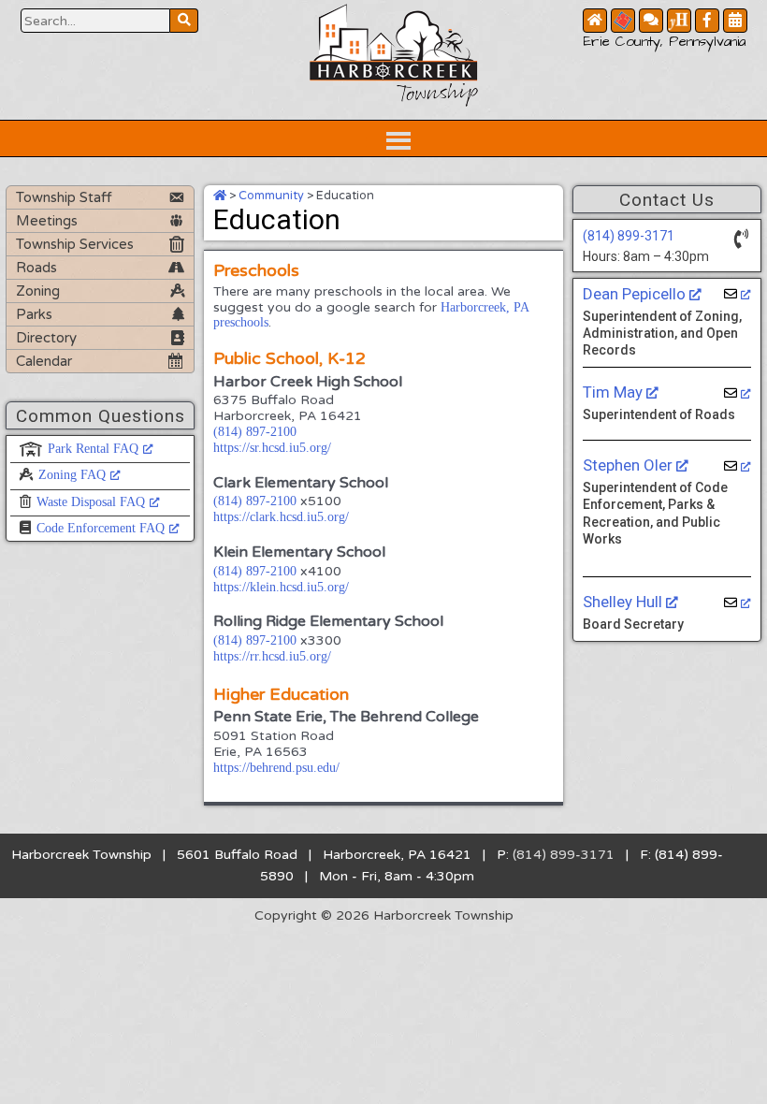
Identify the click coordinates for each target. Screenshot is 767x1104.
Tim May (614, 392)
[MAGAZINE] (679, 20)
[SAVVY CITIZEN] (623, 20)
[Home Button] (595, 20)
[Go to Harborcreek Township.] (219, 195)
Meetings (47, 220)
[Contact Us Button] (651, 20)
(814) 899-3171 (628, 235)
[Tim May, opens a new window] (737, 393)
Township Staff (64, 197)
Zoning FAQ (72, 475)
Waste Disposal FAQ (90, 502)
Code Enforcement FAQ (100, 528)
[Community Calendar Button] (735, 20)
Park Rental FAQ (93, 449)
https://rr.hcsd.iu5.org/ (272, 656)
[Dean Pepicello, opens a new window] (737, 294)
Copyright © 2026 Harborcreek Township (384, 915)
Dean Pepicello (636, 293)
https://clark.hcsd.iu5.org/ (281, 517)
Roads (36, 267)
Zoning (38, 291)
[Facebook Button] (707, 20)
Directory (46, 337)
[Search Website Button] (184, 20)
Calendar (44, 361)
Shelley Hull (624, 601)
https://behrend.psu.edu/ (276, 768)
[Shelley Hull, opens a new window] (737, 603)
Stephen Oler (629, 465)
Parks (34, 314)
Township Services (75, 244)
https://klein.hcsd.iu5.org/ (281, 587)
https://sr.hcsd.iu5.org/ (272, 448)
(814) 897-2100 (255, 432)
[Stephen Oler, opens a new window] (737, 466)
